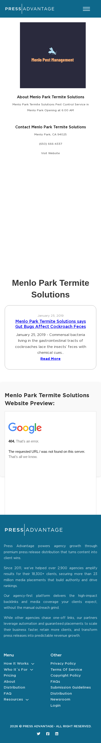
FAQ (8, 693)
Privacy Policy (63, 663)
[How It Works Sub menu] (33, 664)
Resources (13, 699)
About (9, 681)
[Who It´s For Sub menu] (31, 669)
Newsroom (60, 699)
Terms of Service (66, 669)
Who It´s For (15, 669)
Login (55, 705)
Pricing (10, 675)
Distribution (14, 687)
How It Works (16, 663)
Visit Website (50, 153)
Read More (50, 358)
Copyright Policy (65, 675)
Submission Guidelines (70, 687)
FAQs (55, 681)
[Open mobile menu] (86, 9)
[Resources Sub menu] (27, 699)
